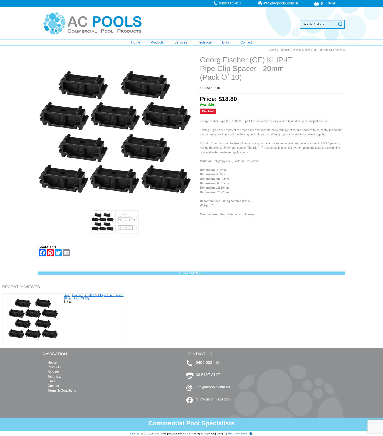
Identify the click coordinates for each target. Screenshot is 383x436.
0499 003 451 (230, 3)
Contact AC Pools (191, 273)
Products (157, 42)
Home (135, 42)
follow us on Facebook (213, 399)
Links (226, 42)
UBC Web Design (237, 433)
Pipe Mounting (302, 50)
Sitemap (134, 433)
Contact (246, 42)
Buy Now (208, 111)
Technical (204, 42)
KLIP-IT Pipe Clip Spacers (329, 50)
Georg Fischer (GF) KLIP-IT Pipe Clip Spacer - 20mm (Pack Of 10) (93, 296)
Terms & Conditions (62, 390)
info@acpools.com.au (281, 3)
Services (180, 42)
